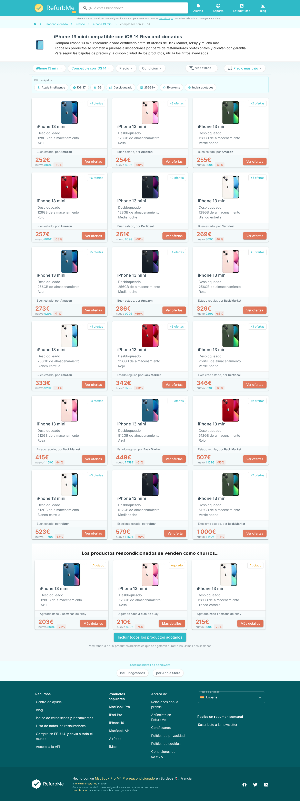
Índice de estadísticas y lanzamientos (64, 718)
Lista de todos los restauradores (61, 726)
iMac (113, 747)
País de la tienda (209, 691)
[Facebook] (244, 784)
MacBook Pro (119, 707)
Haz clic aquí (166, 18)
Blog (39, 710)
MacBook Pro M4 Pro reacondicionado (125, 778)
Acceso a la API (48, 747)
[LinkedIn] (266, 784)
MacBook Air (119, 731)
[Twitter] (255, 784)
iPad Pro (115, 715)
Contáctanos (161, 728)
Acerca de (159, 694)
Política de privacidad (168, 736)
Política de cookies (165, 744)
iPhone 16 (116, 723)
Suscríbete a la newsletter (217, 725)
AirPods (115, 739)
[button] (49, 68)
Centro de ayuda (49, 702)
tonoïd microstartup (85, 783)
